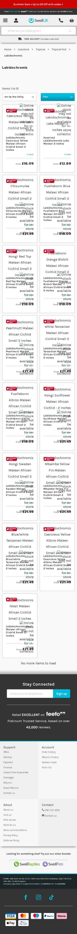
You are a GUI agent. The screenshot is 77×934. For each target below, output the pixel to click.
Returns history (50, 757)
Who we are (9, 820)
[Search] (70, 30)
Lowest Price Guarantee (15, 772)
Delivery (7, 757)
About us (8, 809)
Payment (8, 762)
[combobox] (34, 30)
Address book (49, 762)
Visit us (7, 815)
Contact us (9, 793)
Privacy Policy (10, 835)
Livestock (24, 49)
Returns (7, 782)
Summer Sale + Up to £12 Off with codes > (38, 4)
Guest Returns (11, 788)
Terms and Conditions (15, 830)
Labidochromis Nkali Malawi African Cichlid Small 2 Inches (19, 631)
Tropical (41, 49)
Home (8, 49)
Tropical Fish (59, 49)
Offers (6, 752)
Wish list (47, 767)
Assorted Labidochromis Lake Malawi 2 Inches (56, 140)
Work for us (9, 825)
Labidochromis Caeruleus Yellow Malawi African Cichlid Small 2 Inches (17, 144)
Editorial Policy (11, 840)
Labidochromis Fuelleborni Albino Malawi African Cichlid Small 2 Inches (18, 422)
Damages (8, 777)
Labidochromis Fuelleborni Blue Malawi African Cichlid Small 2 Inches (54, 214)
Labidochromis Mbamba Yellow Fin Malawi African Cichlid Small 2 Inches (55, 492)
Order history (49, 752)
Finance (7, 767)
